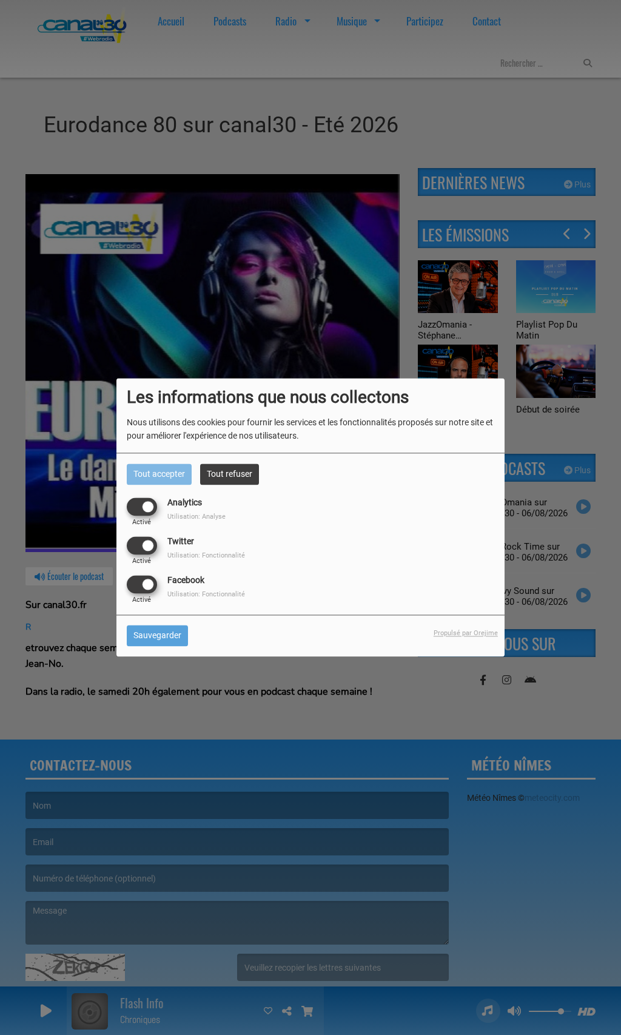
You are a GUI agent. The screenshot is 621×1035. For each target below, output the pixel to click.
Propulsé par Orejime (466, 634)
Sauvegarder (157, 636)
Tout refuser (229, 474)
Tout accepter (159, 474)
